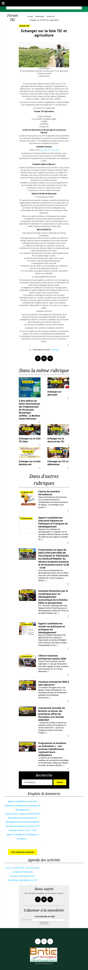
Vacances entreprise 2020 (22, 876)
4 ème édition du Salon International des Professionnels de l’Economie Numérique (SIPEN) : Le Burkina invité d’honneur (29, 409)
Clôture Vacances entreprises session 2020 (52, 657)
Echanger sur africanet (54, 393)
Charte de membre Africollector (49, 493)
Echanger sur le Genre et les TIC (55, 440)
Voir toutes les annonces (22, 852)
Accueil (30, 16)
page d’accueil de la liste (49, 150)
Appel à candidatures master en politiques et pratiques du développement (51, 628)
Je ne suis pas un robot (44, 916)
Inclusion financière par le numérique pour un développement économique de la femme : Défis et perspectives (53, 596)
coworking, (55, 350)
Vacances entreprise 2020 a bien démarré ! (53, 683)
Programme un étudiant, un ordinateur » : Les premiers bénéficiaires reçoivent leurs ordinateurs (52, 749)
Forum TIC (51, 16)
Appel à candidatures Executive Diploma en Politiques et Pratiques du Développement (53, 522)
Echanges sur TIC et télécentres (57, 463)
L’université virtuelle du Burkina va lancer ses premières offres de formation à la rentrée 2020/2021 (51, 713)
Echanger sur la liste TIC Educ (30, 440)
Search (60, 782)
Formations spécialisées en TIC (22, 880)
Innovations (39, 16)
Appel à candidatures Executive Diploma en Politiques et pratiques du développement (22, 805)
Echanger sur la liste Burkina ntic (30, 463)
